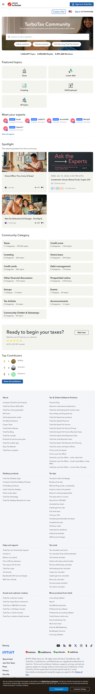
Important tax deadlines (58, 530)
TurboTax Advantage (10, 497)
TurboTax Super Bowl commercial (15, 602)
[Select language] (70, 11)
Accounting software (57, 598)
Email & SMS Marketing (58, 627)
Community (7, 572)
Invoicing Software (56, 635)
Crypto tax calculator (57, 572)
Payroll (51, 602)
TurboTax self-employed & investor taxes (64, 410)
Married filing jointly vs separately (61, 486)
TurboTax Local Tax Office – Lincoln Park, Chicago (67, 467)
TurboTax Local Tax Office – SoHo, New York (65, 458)
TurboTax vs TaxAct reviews (13, 613)
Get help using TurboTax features (66, 44)
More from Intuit (55, 624)
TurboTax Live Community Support (16, 550)
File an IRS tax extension (12, 561)
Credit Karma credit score (58, 616)
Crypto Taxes (7, 425)
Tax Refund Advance (10, 421)
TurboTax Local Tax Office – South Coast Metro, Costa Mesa (69, 462)
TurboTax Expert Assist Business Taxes (63, 436)
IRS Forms (6, 414)
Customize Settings (80, 689)
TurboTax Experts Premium (59, 421)
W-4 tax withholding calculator (60, 565)
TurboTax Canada (9, 436)
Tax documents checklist (58, 583)
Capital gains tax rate (57, 508)
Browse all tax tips (56, 482)
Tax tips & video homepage (59, 478)
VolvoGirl (21, 367)
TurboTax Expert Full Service (59, 425)
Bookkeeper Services (57, 631)
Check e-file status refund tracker (61, 561)
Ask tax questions (22, 44)
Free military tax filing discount (60, 414)
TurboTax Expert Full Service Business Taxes (65, 432)
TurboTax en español (10, 450)
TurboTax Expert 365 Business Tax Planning (65, 443)
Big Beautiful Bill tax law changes (15, 576)
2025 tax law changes (57, 537)
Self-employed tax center (12, 417)
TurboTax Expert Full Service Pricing (62, 428)
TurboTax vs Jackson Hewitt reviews (16, 616)
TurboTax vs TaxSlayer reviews (14, 609)
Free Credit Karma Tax (57, 620)
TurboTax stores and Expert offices (62, 447)
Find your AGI (54, 515)
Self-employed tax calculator (59, 568)
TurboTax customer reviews (13, 598)
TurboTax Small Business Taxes (60, 439)
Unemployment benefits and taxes (62, 519)
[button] (59, 12)
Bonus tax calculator (56, 580)
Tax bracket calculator (57, 557)
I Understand (59, 689)
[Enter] (8, 37)
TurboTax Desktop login (12, 478)
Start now (82, 332)
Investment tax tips (56, 522)
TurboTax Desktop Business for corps (16, 500)
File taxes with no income (58, 497)
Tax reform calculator (57, 587)
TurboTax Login (8, 568)
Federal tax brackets (56, 533)
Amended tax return (56, 504)
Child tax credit (55, 526)
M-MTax (20, 361)
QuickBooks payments (57, 605)
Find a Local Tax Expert (57, 450)
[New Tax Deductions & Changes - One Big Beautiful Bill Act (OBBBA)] (24, 211)
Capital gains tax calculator (59, 576)
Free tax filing (54, 403)
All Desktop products (11, 486)
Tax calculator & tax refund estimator (62, 554)
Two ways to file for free (11, 565)
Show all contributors (12, 381)
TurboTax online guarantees (13, 410)
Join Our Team (9, 663)
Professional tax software (58, 609)
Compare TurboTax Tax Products (15, 403)
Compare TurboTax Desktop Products (17, 482)
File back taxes (54, 511)
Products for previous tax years (14, 439)
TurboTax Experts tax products (60, 417)
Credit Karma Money (10, 428)
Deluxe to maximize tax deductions (62, 406)
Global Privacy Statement (49, 681)
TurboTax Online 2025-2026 (13, 406)
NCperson (21, 374)
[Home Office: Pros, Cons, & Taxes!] (24, 172)
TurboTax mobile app (11, 443)
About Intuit (8, 659)
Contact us (7, 554)
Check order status (10, 493)
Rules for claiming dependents (60, 493)
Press (5, 667)
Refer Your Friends (9, 580)
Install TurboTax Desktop (12, 489)
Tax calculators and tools (58, 550)
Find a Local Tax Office (57, 454)
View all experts (8, 134)
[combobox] (47, 37)
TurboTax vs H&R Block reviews (14, 605)
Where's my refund (10, 557)
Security (6, 674)
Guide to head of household (60, 489)
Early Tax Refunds (9, 447)
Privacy (6, 670)
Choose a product (41, 44)
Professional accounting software (61, 613)
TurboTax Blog (8, 432)
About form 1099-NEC (57, 500)
